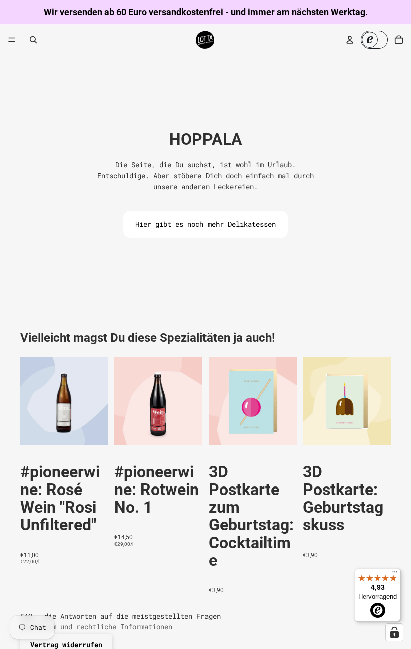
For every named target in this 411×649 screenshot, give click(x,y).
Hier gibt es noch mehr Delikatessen (205, 224)
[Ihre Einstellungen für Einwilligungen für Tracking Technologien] (394, 632)
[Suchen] (33, 40)
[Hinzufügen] (93, 430)
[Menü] (11, 39)
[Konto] (350, 40)
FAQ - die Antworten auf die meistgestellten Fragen (120, 616)
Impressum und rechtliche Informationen (96, 626)
